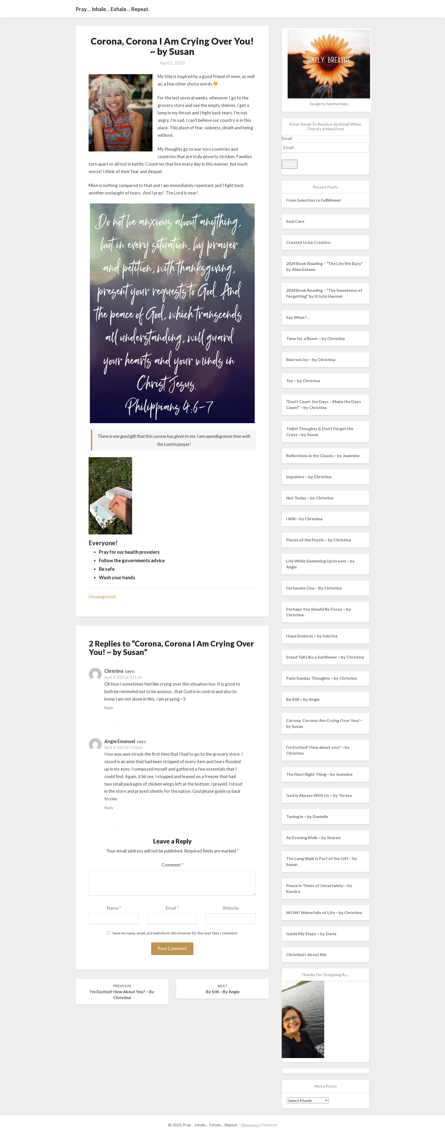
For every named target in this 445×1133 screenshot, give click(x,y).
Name (114, 908)
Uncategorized (102, 596)
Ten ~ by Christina (303, 380)
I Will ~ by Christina (304, 518)
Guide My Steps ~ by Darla (311, 933)
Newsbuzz (250, 1124)
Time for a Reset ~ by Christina (315, 338)
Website (230, 908)
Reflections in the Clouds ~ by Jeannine (323, 455)
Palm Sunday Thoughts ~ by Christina (321, 678)
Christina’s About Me (306, 954)
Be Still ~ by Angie (222, 989)
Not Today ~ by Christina (309, 497)
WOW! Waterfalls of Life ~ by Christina (324, 912)
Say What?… (298, 317)
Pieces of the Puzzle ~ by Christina (318, 539)
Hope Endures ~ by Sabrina (311, 635)
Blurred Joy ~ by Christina (310, 359)
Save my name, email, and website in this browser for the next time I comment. (175, 933)
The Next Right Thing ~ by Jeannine (319, 774)
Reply (108, 707)
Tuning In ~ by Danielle (307, 816)
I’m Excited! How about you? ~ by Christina (122, 992)
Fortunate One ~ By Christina (314, 587)
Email (172, 908)
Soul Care (295, 221)
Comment (172, 864)
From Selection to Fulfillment (313, 200)
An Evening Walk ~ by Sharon (313, 837)
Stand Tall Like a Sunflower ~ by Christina (325, 656)
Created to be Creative (308, 242)
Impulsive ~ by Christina (308, 476)
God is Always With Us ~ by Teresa (319, 795)
